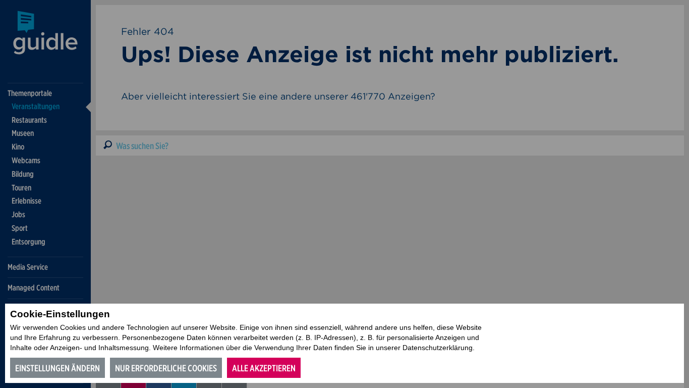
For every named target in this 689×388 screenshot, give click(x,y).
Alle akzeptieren (264, 368)
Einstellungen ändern (57, 368)
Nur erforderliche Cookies (166, 368)
